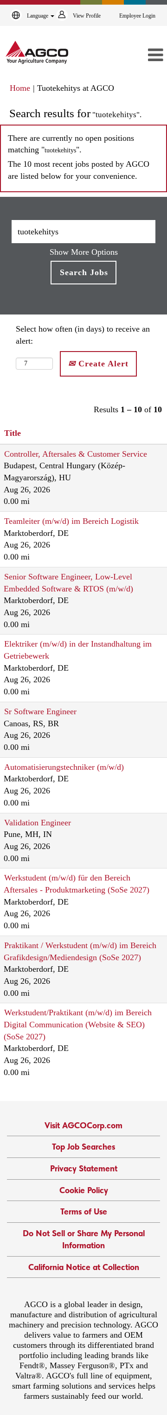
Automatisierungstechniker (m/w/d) (64, 767)
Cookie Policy (83, 1190)
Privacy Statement (83, 1168)
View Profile (87, 16)
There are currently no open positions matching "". (71, 144)
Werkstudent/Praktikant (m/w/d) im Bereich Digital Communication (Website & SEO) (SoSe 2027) (78, 1024)
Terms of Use (83, 1211)
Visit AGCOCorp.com (83, 1125)
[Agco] (37, 52)
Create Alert (102, 363)
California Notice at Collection (83, 1267)
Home (20, 88)
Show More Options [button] (84, 252)
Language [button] (38, 16)
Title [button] (12, 433)
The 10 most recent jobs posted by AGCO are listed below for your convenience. (78, 170)
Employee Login (137, 16)
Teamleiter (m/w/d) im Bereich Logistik (71, 521)
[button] (142, 55)
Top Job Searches (83, 1146)
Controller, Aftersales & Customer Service (75, 454)
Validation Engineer (37, 822)
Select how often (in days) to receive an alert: (83, 335)
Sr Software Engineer (40, 711)
